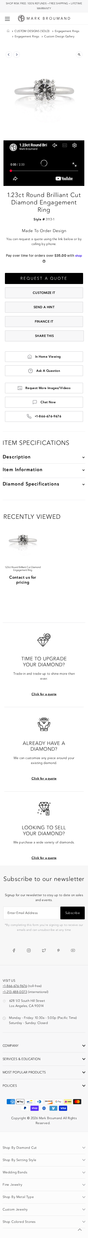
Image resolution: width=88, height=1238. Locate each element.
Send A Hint (44, 307)
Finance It (44, 321)
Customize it (44, 293)
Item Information (23, 469)
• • (44, 6)
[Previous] (9, 54)
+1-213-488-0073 (15, 992)
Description (17, 457)
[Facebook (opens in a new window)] (13, 950)
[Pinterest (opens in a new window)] (58, 950)
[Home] (8, 31)
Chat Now (48, 402)
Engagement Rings (67, 31)
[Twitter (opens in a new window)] (43, 950)
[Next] (16, 54)
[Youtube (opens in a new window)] (73, 950)
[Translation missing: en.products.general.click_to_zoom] (79, 54)
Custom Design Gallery (59, 36)
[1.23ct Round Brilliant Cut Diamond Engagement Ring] (22, 540)
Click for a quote (44, 694)
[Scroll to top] (80, 1230)
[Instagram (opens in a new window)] (28, 950)
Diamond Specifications (31, 484)
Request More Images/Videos (47, 388)
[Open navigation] (7, 18)
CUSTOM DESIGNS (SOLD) (32, 31)
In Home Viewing (48, 356)
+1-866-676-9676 (48, 416)
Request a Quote (44, 278)
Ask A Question (48, 371)
